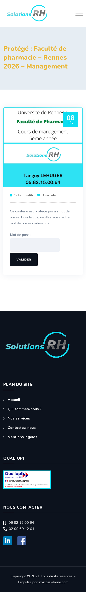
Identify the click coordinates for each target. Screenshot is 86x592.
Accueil (14, 399)
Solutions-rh (23, 195)
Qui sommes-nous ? (24, 409)
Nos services (19, 418)
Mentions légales (22, 437)
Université (49, 195)
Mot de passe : (21, 234)
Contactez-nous (22, 427)
